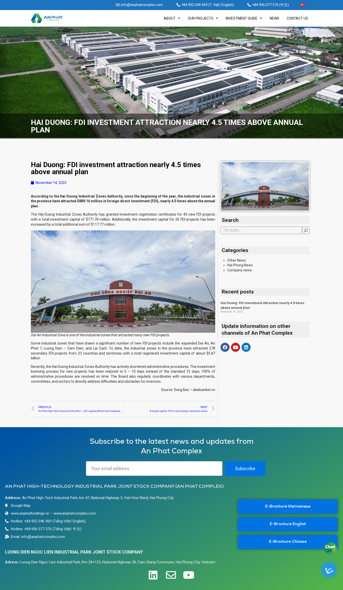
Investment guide (241, 18)
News (274, 18)
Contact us (297, 18)
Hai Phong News (240, 265)
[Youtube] (235, 347)
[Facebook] (225, 347)
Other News (236, 260)
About (170, 18)
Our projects (200, 18)
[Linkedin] (246, 347)
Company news (239, 270)
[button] (287, 507)
